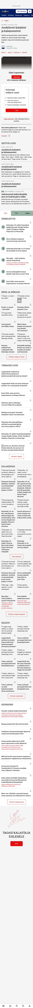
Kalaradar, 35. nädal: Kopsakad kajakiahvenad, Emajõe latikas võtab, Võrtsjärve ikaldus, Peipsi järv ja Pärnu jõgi (16, 436)
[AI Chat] (23, 1006)
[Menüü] (3, 1006)
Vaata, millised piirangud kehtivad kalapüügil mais (24, 687)
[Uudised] (10, 1006)
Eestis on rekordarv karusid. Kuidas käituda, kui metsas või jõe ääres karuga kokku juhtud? (13, 448)
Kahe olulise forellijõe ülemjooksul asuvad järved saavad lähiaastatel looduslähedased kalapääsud (14, 780)
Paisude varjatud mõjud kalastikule (14, 711)
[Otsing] (17, 1006)
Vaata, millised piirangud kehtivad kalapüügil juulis (24, 640)
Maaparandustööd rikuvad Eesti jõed (14, 724)
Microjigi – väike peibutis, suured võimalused (8, 598)
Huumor (4, 136)
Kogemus (26, 15)
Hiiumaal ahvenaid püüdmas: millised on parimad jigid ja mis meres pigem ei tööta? (12, 424)
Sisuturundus (9, 191)
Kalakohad (18, 15)
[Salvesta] (30, 223)
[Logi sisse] (29, 1006)
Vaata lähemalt (9, 119)
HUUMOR (4, 25)
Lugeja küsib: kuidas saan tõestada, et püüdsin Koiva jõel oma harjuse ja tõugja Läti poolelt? (24, 665)
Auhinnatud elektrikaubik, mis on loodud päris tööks (14, 195)
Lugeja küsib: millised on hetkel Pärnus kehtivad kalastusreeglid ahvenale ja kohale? (14, 374)
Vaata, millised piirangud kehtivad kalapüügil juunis (8, 663)
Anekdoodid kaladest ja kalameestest (11, 167)
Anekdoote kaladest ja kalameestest (11, 150)
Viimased (11, 15)
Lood (3, 147)
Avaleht (3, 15)
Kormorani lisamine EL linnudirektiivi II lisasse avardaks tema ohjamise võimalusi (13, 768)
